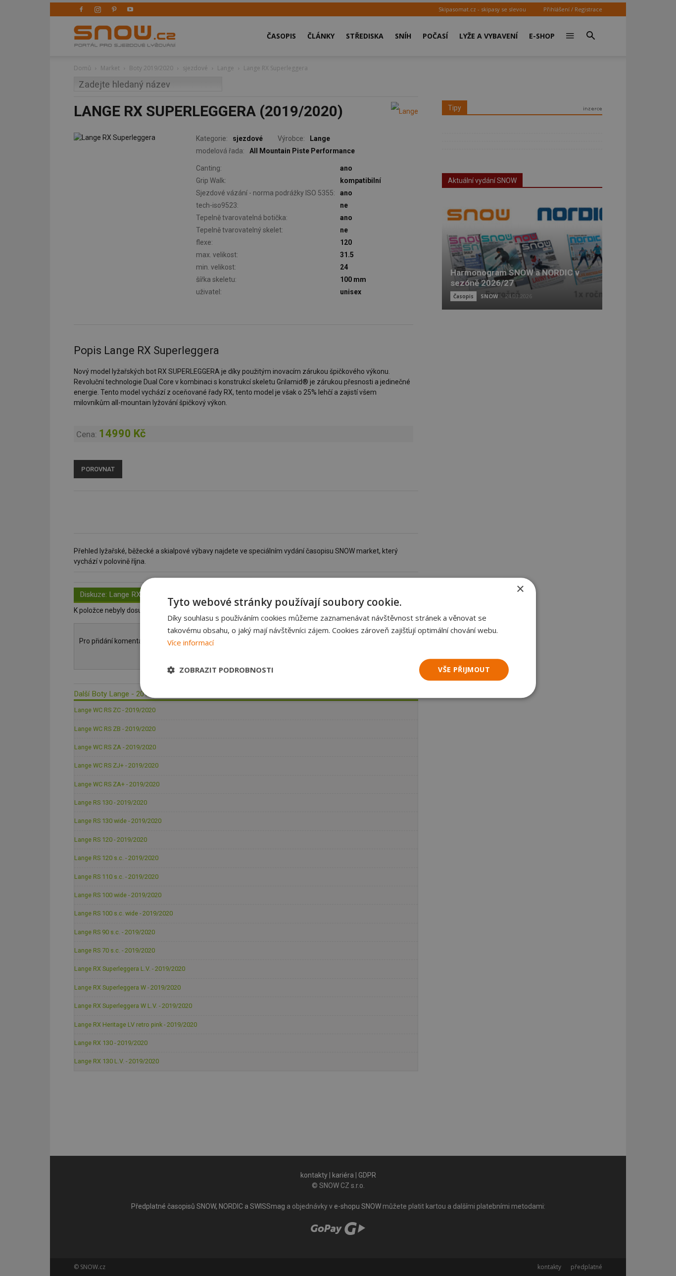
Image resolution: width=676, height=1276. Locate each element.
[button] (220, 669)
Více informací (190, 642)
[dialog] (338, 638)
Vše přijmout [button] (464, 669)
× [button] (520, 589)
